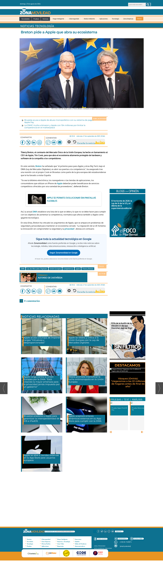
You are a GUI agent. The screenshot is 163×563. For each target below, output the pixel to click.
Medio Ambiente (89, 19)
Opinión (77, 541)
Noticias (45, 19)
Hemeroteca (122, 538)
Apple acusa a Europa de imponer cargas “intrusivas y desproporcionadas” (42, 340)
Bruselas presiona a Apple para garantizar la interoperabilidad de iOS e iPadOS (41, 418)
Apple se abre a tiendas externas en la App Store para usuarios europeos (41, 458)
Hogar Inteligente (58, 19)
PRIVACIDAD (101, 546)
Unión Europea (55, 269)
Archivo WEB (138, 539)
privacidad (69, 229)
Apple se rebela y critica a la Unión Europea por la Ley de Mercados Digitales (83, 340)
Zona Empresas (128, 19)
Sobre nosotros (102, 539)
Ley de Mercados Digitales (37, 269)
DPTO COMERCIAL (99, 548)
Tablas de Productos (80, 544)
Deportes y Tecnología (63, 541)
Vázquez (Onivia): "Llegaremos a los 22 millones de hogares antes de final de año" (128, 382)
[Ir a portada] (81, 11)
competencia (68, 269)
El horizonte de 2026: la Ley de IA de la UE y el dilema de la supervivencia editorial (121, 205)
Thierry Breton (87, 269)
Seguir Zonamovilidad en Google (64, 252)
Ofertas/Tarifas (46, 544)
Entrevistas (78, 539)
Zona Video (60, 544)
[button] (148, 4)
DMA (35, 211)
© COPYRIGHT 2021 (50, 531)
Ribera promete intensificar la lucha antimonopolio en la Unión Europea (86, 379)
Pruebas (36, 19)
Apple (59, 183)
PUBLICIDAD (108, 548)
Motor (139, 19)
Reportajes (60, 546)
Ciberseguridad (74, 19)
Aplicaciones (104, 19)
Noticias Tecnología (37, 26)
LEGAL (96, 546)
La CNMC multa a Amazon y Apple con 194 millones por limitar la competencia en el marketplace (54, 126)
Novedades (25, 19)
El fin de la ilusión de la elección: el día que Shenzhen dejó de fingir (121, 326)
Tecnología (115, 19)
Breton (38, 166)
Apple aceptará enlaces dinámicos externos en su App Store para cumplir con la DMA (84, 418)
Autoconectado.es (80, 546)
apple (78, 269)
